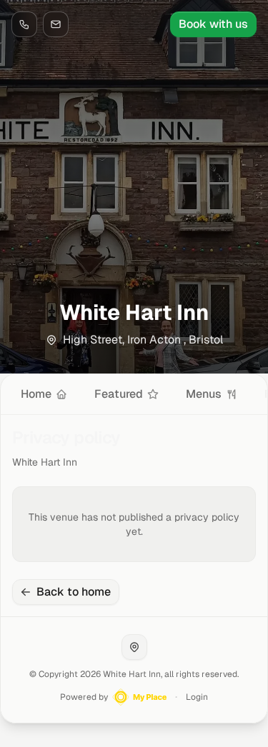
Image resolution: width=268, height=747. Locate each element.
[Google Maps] (134, 647)
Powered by (84, 697)
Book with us (213, 23)
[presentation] (134, 394)
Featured (118, 393)
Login (197, 697)
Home (36, 393)
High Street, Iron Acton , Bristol (143, 339)
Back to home (73, 591)
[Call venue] (24, 24)
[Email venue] (56, 24)
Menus (204, 393)
